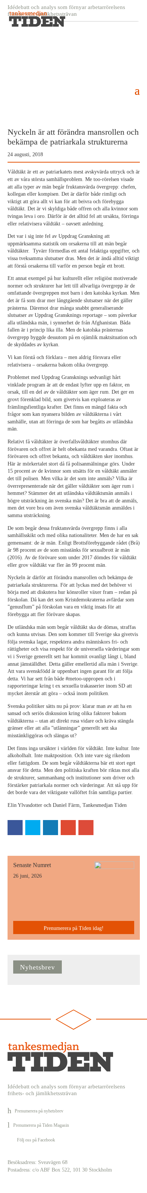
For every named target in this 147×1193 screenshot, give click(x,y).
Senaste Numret (32, 865)
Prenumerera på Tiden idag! (74, 928)
